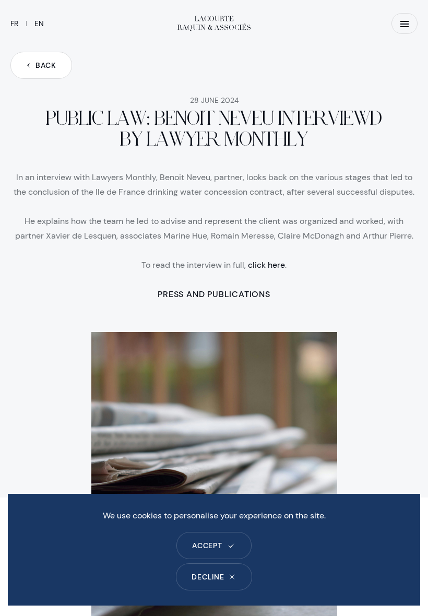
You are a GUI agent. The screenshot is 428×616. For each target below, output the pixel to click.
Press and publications (214, 294)
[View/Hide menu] (404, 23)
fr (14, 23)
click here (266, 264)
